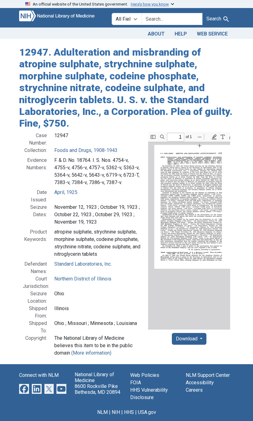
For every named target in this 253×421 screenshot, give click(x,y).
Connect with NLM (39, 375)
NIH (116, 412)
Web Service (212, 34)
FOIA (135, 382)
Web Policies (144, 375)
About (156, 34)
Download (187, 339)
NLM (102, 412)
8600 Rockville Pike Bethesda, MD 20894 (97, 389)
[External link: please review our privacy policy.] (24, 388)
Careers (194, 390)
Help (181, 34)
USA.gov (147, 412)
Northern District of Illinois (82, 279)
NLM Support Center (208, 375)
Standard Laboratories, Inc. (83, 264)
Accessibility (200, 382)
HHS (129, 412)
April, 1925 (65, 192)
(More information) (91, 353)
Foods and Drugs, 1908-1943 (86, 150)
